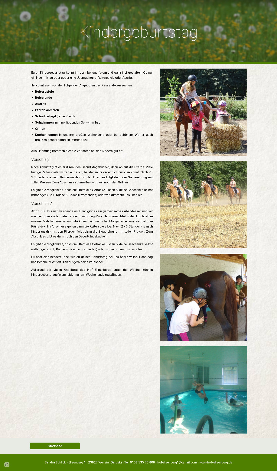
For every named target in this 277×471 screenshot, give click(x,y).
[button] (6, 464)
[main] (138, 32)
